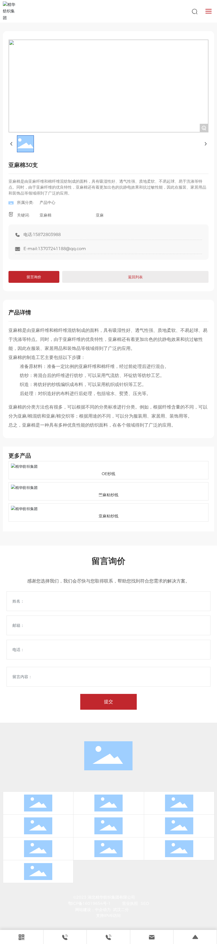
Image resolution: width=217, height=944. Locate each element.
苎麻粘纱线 (108, 494)
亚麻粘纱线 (108, 516)
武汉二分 (121, 909)
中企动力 (103, 909)
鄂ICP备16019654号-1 (89, 903)
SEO (145, 903)
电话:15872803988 (42, 234)
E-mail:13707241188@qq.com (54, 248)
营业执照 (130, 903)
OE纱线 (108, 473)
